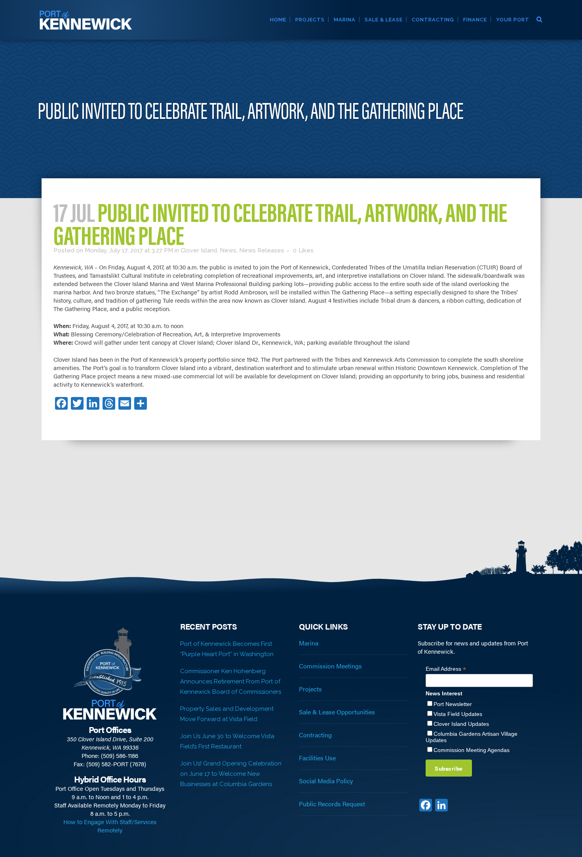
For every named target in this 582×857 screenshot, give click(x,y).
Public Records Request (332, 804)
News (228, 250)
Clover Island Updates (461, 724)
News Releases (261, 250)
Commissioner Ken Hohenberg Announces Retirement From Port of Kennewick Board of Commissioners (230, 681)
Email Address (446, 669)
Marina (308, 643)
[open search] (538, 18)
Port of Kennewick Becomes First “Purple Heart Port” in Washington (227, 649)
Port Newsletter (453, 704)
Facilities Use (317, 758)
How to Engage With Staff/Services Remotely (109, 825)
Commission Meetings (330, 666)
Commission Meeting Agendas (472, 750)
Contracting (315, 735)
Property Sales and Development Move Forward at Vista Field (227, 714)
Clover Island (199, 250)
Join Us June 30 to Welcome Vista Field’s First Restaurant (227, 741)
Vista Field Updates (458, 714)
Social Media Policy (326, 781)
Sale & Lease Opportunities (337, 712)
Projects (310, 689)
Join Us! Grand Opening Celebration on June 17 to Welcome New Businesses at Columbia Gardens (230, 774)
